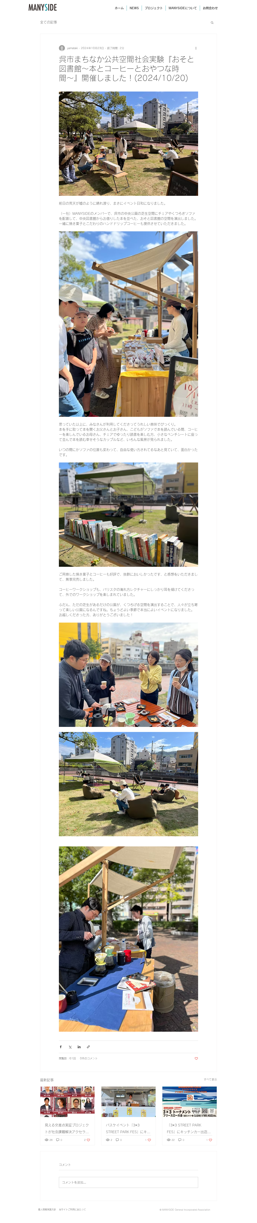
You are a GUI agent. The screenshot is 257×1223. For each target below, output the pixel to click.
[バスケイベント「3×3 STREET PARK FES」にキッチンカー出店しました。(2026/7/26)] (128, 1102)
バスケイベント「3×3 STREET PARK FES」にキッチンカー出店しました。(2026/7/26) (128, 1129)
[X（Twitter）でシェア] (70, 1047)
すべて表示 (210, 1079)
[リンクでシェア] (88, 1047)
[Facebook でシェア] (60, 1047)
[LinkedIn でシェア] (79, 1047)
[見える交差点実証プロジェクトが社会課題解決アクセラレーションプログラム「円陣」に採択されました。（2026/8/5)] (67, 1102)
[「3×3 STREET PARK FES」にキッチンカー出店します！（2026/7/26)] (189, 1102)
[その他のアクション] (196, 48)
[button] (212, 22)
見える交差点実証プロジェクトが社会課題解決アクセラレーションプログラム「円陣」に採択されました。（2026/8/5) (67, 1129)
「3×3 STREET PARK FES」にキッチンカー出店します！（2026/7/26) (189, 1129)
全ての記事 (48, 22)
